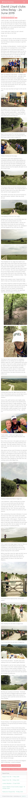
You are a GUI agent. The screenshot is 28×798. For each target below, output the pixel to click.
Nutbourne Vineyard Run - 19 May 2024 (12, 791)
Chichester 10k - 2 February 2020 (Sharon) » (14, 769)
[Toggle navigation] (24, 2)
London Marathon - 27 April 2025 (11, 783)
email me (23, 796)
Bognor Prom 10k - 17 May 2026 (10, 776)
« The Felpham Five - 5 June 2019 (11, 765)
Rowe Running (8, 2)
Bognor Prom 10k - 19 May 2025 (10, 780)
